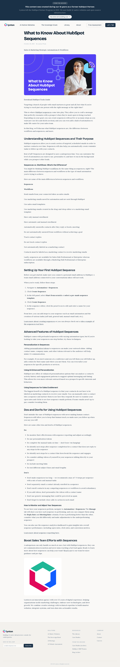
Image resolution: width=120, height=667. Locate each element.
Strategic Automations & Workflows (53, 50)
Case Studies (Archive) (79, 645)
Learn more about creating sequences (39, 321)
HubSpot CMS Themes (79, 649)
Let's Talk (110, 25)
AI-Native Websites (27, 25)
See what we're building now (59, 17)
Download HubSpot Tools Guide (37, 99)
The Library (76, 634)
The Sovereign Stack (49, 25)
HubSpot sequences (43, 112)
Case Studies (76, 637)
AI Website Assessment (55, 644)
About (78, 25)
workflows (54, 169)
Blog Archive (76, 652)
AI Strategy (51, 641)
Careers (99, 641)
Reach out (68, 551)
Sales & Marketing (31, 50)
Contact (99, 637)
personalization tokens (39, 348)
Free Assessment (94, 25)
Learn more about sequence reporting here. (41, 533)
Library (67, 25)
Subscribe (28, 645)
